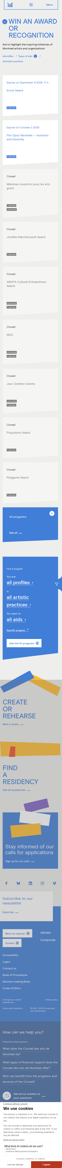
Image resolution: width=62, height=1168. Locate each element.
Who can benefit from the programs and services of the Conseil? (30, 1079)
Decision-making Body (16, 981)
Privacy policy (51, 999)
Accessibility (10, 954)
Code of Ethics (12, 988)
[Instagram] (42, 883)
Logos (6, 961)
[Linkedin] (30, 883)
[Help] (7, 1096)
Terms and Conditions (12, 1008)
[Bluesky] (18, 883)
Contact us (9, 968)
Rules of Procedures (15, 974)
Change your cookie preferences (12, 1000)
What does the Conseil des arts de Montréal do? (26, 1051)
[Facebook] (6, 883)
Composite (47, 940)
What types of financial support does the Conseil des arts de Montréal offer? (30, 1065)
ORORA (45, 932)
